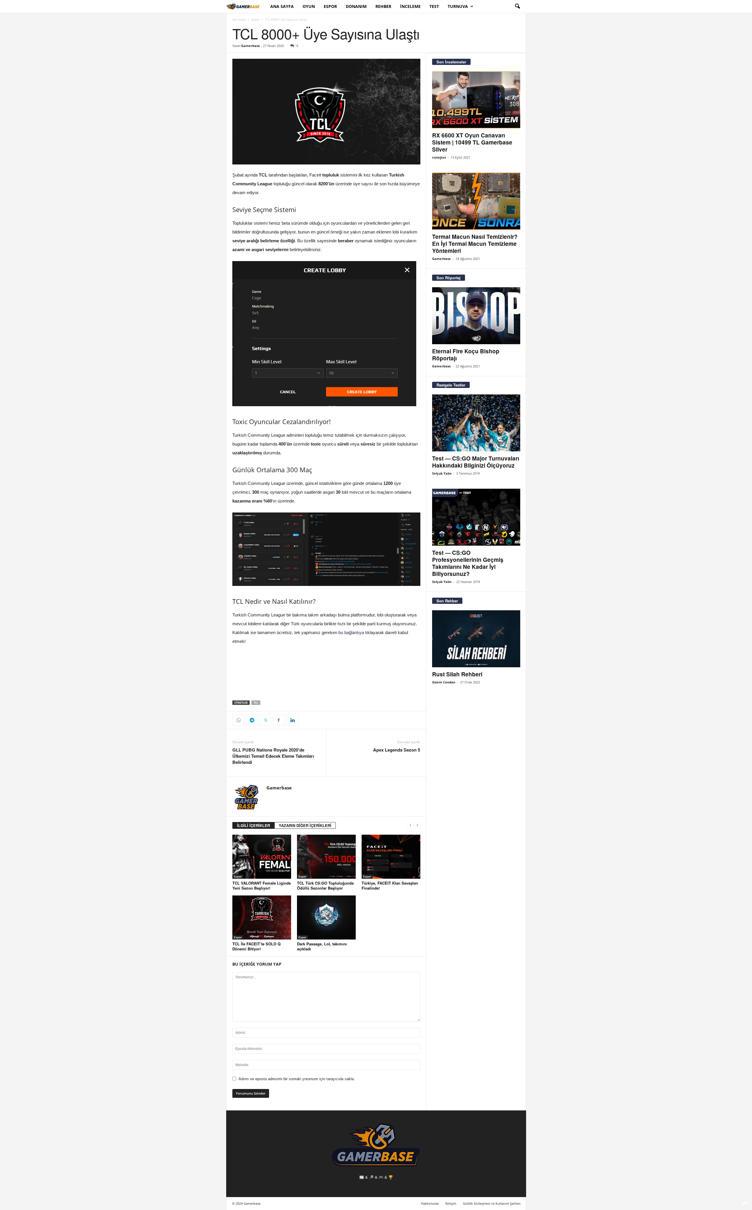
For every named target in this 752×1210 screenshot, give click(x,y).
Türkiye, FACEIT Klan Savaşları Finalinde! (390, 885)
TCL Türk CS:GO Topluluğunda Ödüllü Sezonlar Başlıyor (325, 885)
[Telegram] (252, 720)
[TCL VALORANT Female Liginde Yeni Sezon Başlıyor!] (261, 857)
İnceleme (410, 6)
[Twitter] (265, 720)
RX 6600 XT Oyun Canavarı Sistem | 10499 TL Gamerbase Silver (472, 142)
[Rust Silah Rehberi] (476, 638)
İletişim (450, 1203)
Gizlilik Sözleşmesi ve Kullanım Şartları (492, 1203)
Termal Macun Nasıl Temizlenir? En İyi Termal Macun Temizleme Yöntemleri (475, 244)
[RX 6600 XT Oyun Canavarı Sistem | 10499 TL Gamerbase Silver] (476, 99)
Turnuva (458, 6)
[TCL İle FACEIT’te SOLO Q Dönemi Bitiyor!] (261, 917)
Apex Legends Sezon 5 (396, 750)
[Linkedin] (292, 720)
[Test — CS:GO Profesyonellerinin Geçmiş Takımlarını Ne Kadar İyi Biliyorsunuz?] (476, 517)
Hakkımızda (430, 1203)
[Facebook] (279, 720)
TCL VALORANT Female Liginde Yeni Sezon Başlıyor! (261, 885)
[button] (517, 6)
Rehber (383, 6)
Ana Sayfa (282, 6)
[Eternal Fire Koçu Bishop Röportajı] (476, 315)
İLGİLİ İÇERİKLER (253, 825)
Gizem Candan (443, 682)
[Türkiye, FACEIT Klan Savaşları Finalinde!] (391, 857)
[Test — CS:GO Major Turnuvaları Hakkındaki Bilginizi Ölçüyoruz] (476, 422)
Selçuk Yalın (441, 473)
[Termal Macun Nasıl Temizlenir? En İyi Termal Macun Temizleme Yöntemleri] (476, 201)
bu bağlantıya (351, 632)
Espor (330, 6)
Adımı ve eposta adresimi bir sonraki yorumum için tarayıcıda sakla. (297, 1079)
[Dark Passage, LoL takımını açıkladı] (326, 917)
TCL (256, 703)
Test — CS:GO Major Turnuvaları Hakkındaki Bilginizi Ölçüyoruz (475, 461)
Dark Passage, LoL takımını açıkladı (322, 946)
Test (434, 6)
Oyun (309, 6)
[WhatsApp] (238, 720)
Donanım (356, 6)
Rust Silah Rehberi (457, 674)
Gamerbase (250, 45)
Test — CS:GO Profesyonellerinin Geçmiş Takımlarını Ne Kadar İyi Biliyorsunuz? (467, 563)
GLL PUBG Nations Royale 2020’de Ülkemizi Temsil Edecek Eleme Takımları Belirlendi (273, 756)
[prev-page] (410, 825)
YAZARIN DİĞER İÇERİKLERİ (305, 825)
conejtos (439, 157)
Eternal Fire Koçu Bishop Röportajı (465, 354)
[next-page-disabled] (417, 825)
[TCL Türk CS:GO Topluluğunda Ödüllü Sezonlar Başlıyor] (326, 857)
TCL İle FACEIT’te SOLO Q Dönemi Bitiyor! (256, 946)
